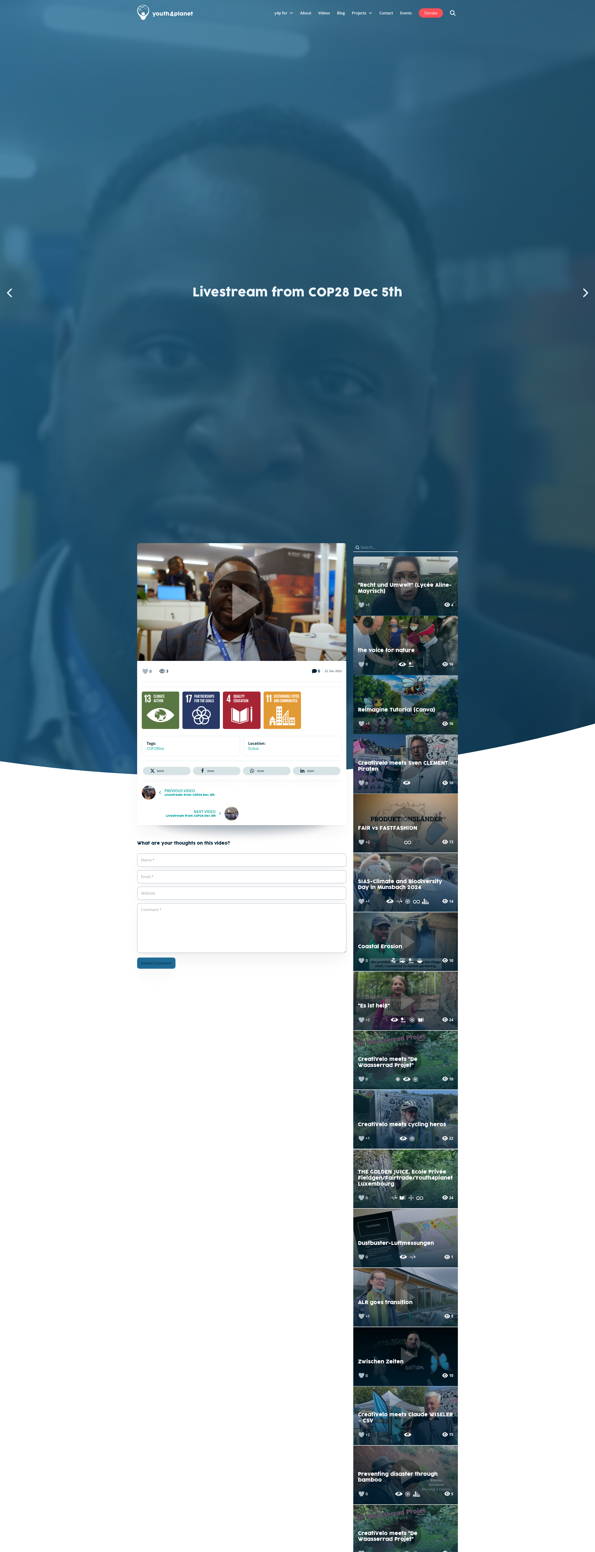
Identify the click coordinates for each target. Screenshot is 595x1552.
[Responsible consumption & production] (407, 842)
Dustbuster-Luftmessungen (396, 1243)
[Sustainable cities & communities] (282, 710)
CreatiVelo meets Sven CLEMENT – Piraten (405, 766)
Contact (386, 13)
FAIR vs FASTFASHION (387, 828)
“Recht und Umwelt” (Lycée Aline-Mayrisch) (405, 588)
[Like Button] (145, 671)
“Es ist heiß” (374, 1006)
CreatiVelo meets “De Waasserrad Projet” (387, 1062)
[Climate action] (160, 710)
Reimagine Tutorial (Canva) (396, 709)
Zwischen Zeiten (380, 1362)
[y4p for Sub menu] (291, 13)
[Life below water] (402, 960)
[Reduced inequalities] (411, 1197)
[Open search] (453, 13)
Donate (430, 13)
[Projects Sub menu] (370, 13)
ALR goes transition (385, 1302)
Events (406, 13)
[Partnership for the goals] (201, 710)
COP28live (155, 748)
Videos (324, 13)
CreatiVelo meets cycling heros (402, 1124)
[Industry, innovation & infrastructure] (393, 960)
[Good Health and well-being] (398, 901)
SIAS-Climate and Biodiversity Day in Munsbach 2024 (400, 884)
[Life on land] (411, 664)
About (305, 13)
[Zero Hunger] (419, 960)
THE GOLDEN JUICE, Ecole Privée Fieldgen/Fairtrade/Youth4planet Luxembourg (405, 1178)
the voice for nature (386, 650)
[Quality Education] (241, 710)
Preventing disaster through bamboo (398, 1477)
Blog (341, 13)
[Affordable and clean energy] (397, 1079)
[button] (167, 771)
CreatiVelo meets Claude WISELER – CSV (405, 1418)
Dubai (253, 748)
